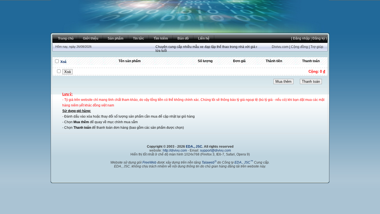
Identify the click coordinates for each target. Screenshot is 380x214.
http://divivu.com (175, 150)
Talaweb (209, 162)
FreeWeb (149, 162)
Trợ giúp (316, 47)
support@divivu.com (215, 150)
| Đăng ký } (318, 38)
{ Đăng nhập (300, 38)
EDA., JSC (194, 147)
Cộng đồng (299, 47)
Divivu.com (280, 47)
